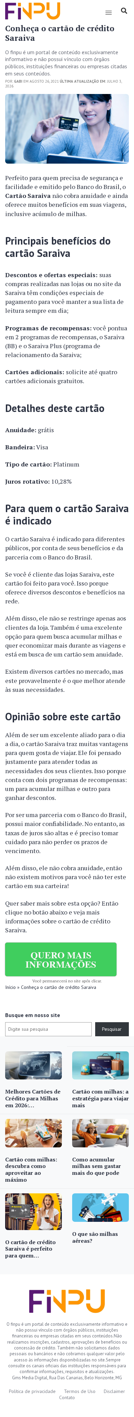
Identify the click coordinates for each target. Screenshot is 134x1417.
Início (10, 987)
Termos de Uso (80, 1391)
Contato (67, 1397)
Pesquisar (112, 1029)
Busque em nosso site (32, 1015)
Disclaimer (114, 1391)
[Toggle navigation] (108, 13)
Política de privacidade (32, 1391)
